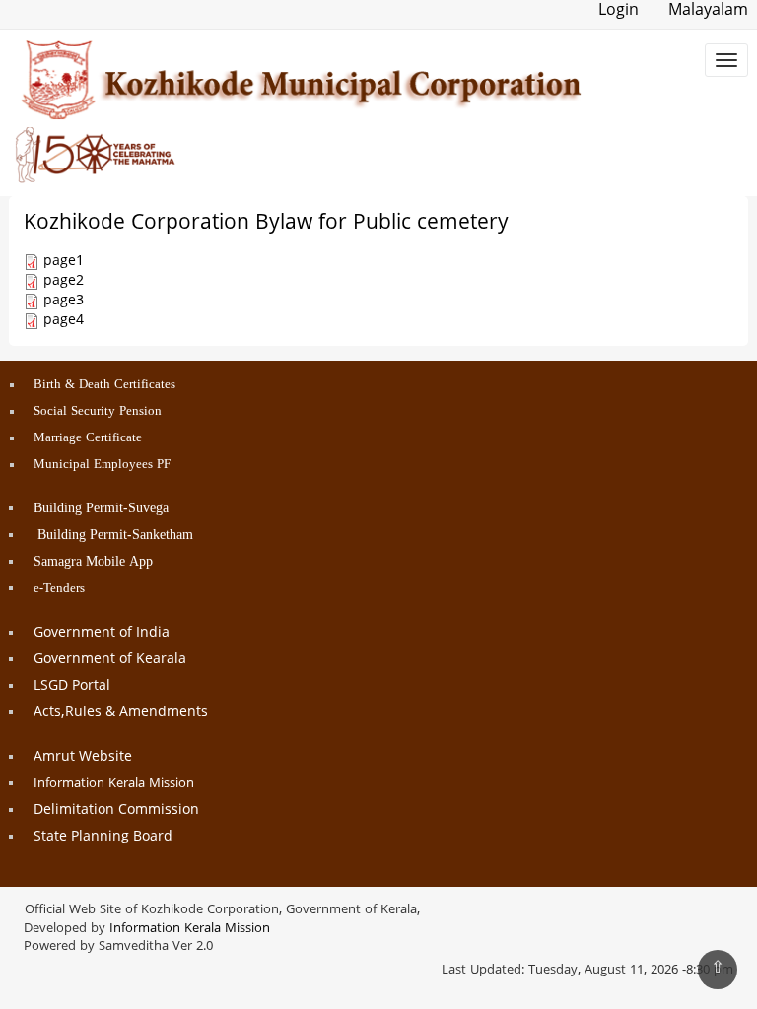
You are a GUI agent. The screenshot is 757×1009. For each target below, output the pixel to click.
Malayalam (708, 11)
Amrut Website (83, 757)
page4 (63, 320)
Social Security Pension (98, 412)
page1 (63, 261)
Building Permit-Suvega (101, 509)
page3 (63, 301)
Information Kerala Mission (114, 784)
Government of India (102, 633)
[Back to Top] (717, 969)
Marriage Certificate (88, 438)
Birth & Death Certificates (104, 385)
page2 (63, 281)
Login (618, 11)
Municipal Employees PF (102, 465)
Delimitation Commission (116, 810)
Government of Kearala (110, 659)
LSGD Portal (72, 686)
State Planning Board (103, 837)
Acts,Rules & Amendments (121, 713)
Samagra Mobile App (93, 562)
